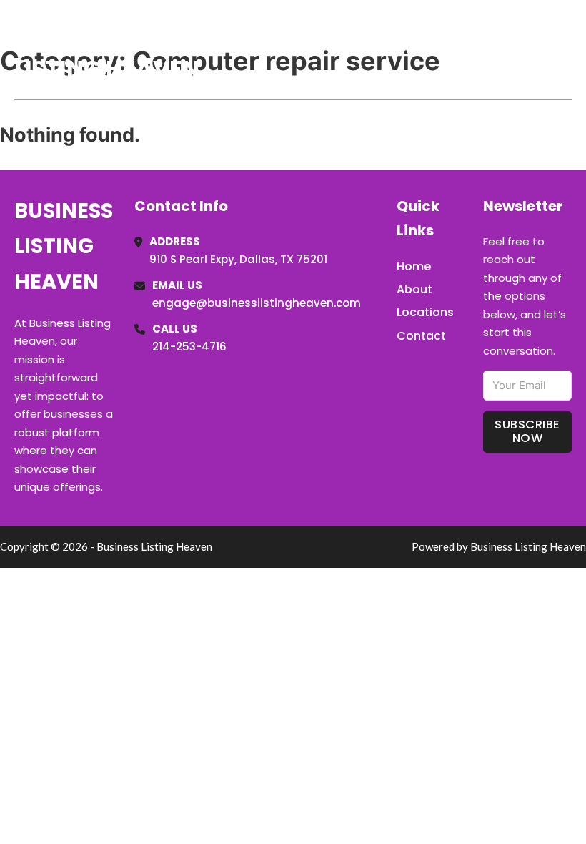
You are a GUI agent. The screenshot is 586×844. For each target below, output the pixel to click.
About (414, 289)
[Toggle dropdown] (567, 49)
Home (406, 49)
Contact (421, 336)
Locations (470, 49)
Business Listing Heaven (106, 49)
